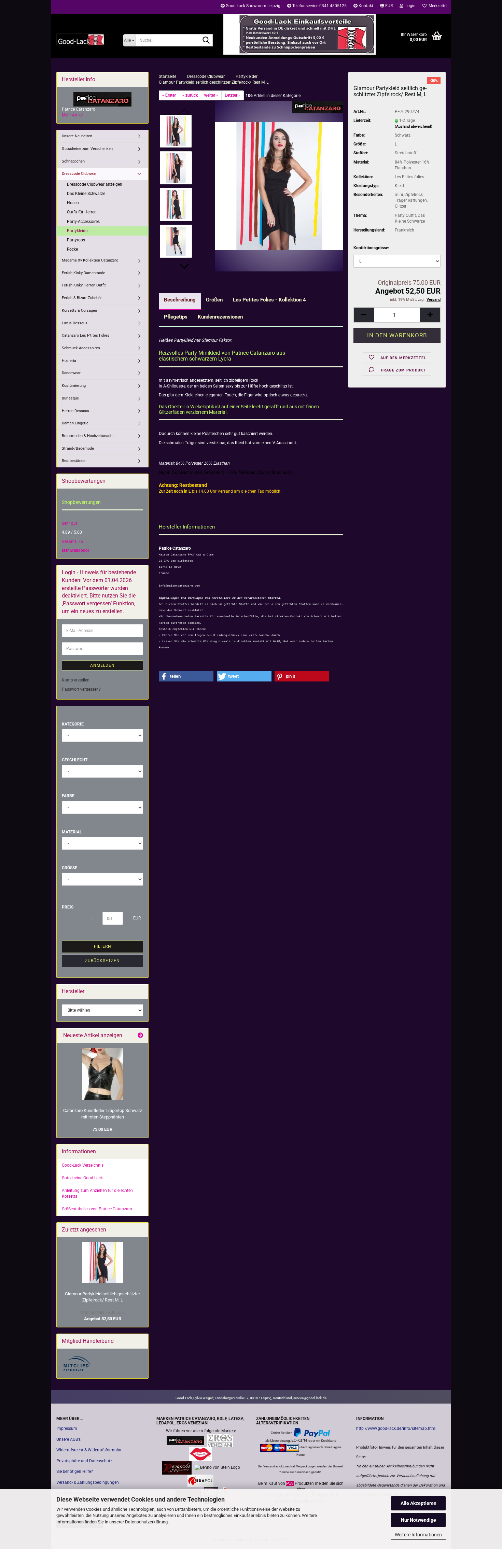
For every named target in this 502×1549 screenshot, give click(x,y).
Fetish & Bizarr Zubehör (82, 298)
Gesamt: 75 (72, 541)
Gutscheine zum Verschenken (87, 148)
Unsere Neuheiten (77, 136)
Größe (69, 867)
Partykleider (78, 230)
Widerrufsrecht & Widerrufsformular (89, 1450)
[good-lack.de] (84, 39)
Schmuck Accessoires (81, 348)
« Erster (169, 95)
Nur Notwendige (418, 1520)
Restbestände (73, 461)
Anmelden (102, 665)
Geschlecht (74, 760)
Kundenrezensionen (220, 317)
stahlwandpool (75, 550)
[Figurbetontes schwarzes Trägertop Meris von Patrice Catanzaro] (102, 1074)
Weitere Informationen (418, 1534)
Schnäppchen (73, 161)
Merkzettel (437, 5)
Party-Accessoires (83, 221)
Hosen (73, 202)
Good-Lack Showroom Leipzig (252, 5)
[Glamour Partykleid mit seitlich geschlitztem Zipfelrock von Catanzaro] (279, 185)
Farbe (68, 795)
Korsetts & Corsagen (79, 310)
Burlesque (70, 398)
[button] (386, 7)
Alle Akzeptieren (418, 1503)
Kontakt (365, 5)
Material (72, 832)
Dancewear (71, 373)
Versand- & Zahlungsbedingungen (87, 1482)
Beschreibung (180, 300)
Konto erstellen (75, 680)
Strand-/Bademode (78, 448)
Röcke (72, 249)
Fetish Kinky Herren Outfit (84, 285)
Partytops (76, 240)
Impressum (66, 1428)
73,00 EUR (102, 1129)
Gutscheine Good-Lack (82, 1177)
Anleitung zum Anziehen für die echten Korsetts (97, 1193)
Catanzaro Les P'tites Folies (85, 335)
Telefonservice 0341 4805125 (319, 5)
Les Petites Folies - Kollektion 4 (269, 300)
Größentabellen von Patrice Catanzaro (97, 1209)
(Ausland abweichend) (413, 126)
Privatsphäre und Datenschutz (84, 1461)
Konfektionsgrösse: (371, 247)
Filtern (102, 946)
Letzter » (232, 95)
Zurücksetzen (102, 960)
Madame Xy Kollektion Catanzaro (90, 260)
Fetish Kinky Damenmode (83, 273)
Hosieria (69, 360)
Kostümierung (74, 385)
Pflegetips (175, 317)
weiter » (211, 95)
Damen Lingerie (75, 423)
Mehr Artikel (73, 115)
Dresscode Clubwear (79, 173)
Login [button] (409, 5)
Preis (67, 907)
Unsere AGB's (68, 1439)
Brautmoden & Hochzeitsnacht (88, 436)
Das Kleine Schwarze (86, 193)
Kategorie (73, 724)
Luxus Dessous (74, 323)
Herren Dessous (75, 411)
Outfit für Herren (82, 212)
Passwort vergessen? (81, 689)
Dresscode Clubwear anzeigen (94, 184)
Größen (214, 300)
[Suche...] (206, 40)
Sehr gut (69, 523)
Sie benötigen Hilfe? (74, 1471)
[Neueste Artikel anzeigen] (140, 1036)
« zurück (190, 95)
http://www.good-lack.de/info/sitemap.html (396, 1428)
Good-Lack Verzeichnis (82, 1165)
